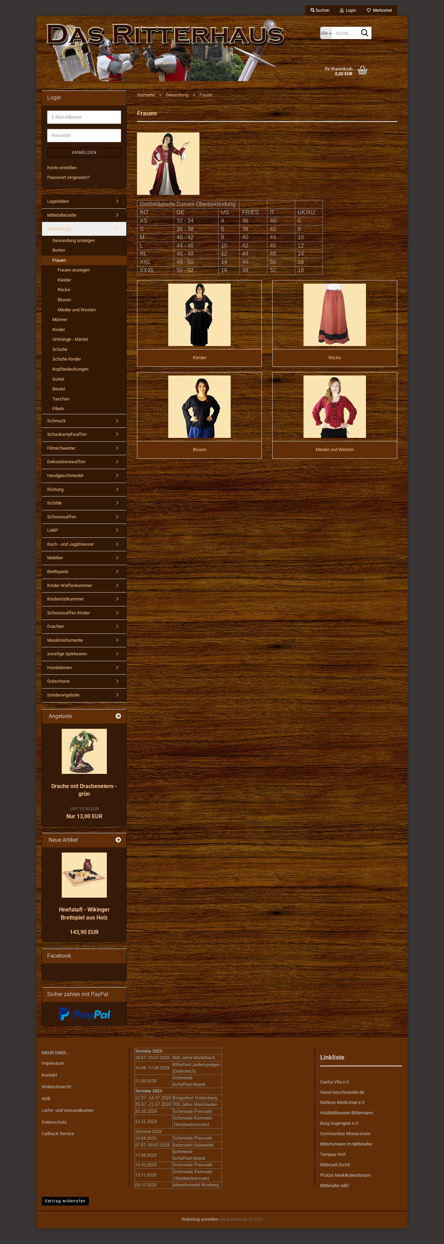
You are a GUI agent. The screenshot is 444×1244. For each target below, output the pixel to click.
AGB (46, 1098)
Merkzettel (381, 10)
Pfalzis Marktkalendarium (345, 1175)
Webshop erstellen (199, 1219)
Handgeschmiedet (65, 475)
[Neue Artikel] (118, 840)
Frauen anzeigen (74, 270)
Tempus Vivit (332, 1154)
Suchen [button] (322, 10)
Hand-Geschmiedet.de (342, 1092)
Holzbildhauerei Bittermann (346, 1112)
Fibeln (58, 408)
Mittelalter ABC (334, 1185)
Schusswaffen (61, 516)
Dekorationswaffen (66, 461)
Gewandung (59, 228)
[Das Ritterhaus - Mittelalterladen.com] (176, 50)
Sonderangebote (63, 695)
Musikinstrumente (65, 640)
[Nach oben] (425, 1233)
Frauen (59, 260)
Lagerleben (58, 201)
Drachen (55, 626)
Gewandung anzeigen (73, 240)
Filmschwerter (61, 448)
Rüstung (55, 489)
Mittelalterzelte (61, 215)
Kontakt (49, 1075)
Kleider (64, 280)
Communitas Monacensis (345, 1133)
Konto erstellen (62, 167)
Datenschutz (54, 1122)
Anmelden (84, 152)
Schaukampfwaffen (67, 434)
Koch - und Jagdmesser (70, 544)
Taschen (60, 398)
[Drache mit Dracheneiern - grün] (84, 751)
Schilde (54, 503)
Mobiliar (55, 557)
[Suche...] (365, 33)
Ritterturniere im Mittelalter (346, 1144)
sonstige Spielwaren (67, 653)
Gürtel (58, 379)
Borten (58, 250)
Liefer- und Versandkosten (68, 1110)
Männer (59, 319)
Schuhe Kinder (66, 359)
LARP (52, 530)
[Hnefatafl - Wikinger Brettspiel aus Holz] (84, 875)
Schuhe (59, 349)
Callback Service (58, 1133)
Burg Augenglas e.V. (339, 1123)
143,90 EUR (84, 932)
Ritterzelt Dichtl (335, 1164)
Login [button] (350, 10)
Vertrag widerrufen (65, 1201)
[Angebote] (118, 716)
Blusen (64, 299)
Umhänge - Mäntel (70, 339)
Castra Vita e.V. (335, 1082)
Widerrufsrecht (56, 1086)
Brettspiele (57, 571)
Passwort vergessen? (68, 177)
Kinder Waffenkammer (69, 585)
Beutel (58, 388)
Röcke (64, 289)
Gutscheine (58, 681)
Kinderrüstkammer (65, 599)
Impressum (53, 1063)
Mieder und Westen (77, 309)
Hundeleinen (59, 667)
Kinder (58, 329)
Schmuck (56, 420)
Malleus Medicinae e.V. (342, 1102)
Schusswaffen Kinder (68, 612)
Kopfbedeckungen (70, 369)
